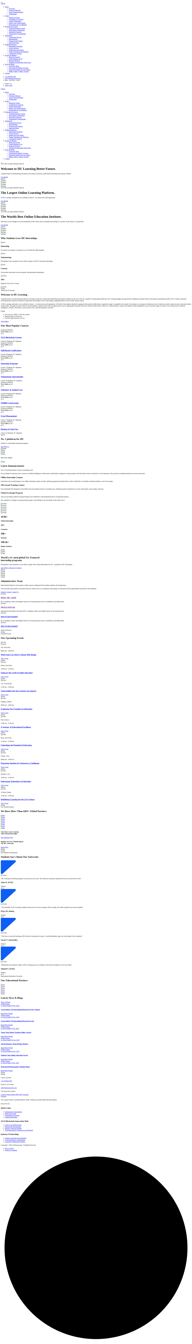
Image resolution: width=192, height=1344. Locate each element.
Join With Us (5, 447)
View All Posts (5, 1002)
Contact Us (15, 592)
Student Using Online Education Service (14, 1055)
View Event (4, 658)
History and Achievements (17, 23)
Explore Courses (6, 592)
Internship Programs (15, 32)
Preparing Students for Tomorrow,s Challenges (20, 763)
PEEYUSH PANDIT (9, 617)
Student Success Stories (16, 50)
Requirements (13, 39)
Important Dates (14, 43)
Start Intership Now (7, 837)
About (7, 16)
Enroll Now (4, 847)
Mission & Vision (14, 17)
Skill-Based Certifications (11, 350)
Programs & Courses (11, 26)
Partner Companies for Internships (15, 1138)
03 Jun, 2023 (15, 1017)
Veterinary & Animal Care (11, 390)
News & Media (9, 64)
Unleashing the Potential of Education (16, 745)
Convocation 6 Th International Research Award (17, 1021)
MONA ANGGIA (8, 607)
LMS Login (8, 85)
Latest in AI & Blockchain (13, 1125)
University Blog (14, 66)
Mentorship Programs (15, 46)
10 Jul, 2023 (15, 1028)
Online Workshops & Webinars (18, 52)
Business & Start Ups (9, 429)
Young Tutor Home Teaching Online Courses (16, 1032)
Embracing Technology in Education (16, 781)
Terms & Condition (11, 1150)
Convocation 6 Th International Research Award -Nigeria (20, 1009)
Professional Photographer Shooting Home (15, 1067)
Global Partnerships (15, 21)
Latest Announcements (16, 12)
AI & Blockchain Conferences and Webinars (19, 1130)
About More (5, 321)
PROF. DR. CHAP (8, 598)
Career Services (14, 48)
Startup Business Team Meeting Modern (14, 1044)
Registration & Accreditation (18, 25)
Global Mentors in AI (15, 59)
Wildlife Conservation (10, 403)
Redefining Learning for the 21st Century (18, 799)
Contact (7, 73)
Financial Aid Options (16, 41)
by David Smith (6, 1006)
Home (7, 7)
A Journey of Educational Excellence (16, 727)
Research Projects (14, 61)
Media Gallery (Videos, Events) (19, 71)
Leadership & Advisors (16, 19)
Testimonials (13, 14)
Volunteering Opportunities (17, 34)
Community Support (15, 53)
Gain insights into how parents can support (18, 691)
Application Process (15, 37)
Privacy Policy (9, 1148)
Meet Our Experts (14, 57)
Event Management (9, 416)
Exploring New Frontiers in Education (16, 709)
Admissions (8, 35)
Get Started (4, 177)
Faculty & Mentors (11, 55)
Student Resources (10, 44)
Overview (12, 8)
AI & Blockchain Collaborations (15, 1140)
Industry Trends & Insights (13, 1128)
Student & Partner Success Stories (19, 70)
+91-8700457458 (10, 77)
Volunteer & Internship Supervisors (20, 62)
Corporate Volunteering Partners (15, 1142)
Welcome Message (15, 10)
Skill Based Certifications (17, 30)
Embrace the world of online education (17, 673)
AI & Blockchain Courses (17, 28)
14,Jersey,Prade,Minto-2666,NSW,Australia (14, 1094)
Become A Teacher (15, 568)
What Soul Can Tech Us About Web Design (18, 655)
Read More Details (7, 1013)
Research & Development (13, 1127)
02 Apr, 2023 (15, 1040)
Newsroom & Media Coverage (18, 68)
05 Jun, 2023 (15, 1006)
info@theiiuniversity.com (13, 78)
